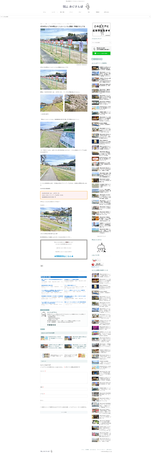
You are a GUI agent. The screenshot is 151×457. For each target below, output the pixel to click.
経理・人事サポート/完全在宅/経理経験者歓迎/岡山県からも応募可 (52, 280)
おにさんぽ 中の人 (52, 312)
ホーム (83, 449)
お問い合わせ (108, 449)
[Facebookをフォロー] (51, 325)
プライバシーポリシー (101, 449)
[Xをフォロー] (49, 325)
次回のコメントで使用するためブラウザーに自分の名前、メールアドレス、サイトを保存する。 (64, 407)
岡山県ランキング (95, 266)
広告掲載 (87, 449)
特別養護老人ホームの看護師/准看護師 (71, 279)
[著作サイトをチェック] (48, 325)
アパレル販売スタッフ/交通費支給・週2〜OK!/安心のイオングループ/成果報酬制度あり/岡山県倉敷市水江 (52, 291)
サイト (41, 400)
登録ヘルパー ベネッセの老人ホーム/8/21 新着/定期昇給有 (75, 302)
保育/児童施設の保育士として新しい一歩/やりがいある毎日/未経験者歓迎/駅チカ (75, 297)
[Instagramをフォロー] (53, 325)
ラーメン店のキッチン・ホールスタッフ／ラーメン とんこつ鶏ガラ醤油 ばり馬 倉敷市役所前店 (52, 303)
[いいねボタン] (41, 266)
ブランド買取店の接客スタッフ (70, 285)
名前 (42, 387)
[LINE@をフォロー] (55, 325)
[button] (150, 16)
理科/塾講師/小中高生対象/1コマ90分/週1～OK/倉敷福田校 (52, 296)
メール (42, 393)
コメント (43, 371)
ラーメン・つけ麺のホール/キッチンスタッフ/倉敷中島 (74, 290)
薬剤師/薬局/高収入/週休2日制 (47, 285)
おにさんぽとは (93, 449)
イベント (43, 329)
